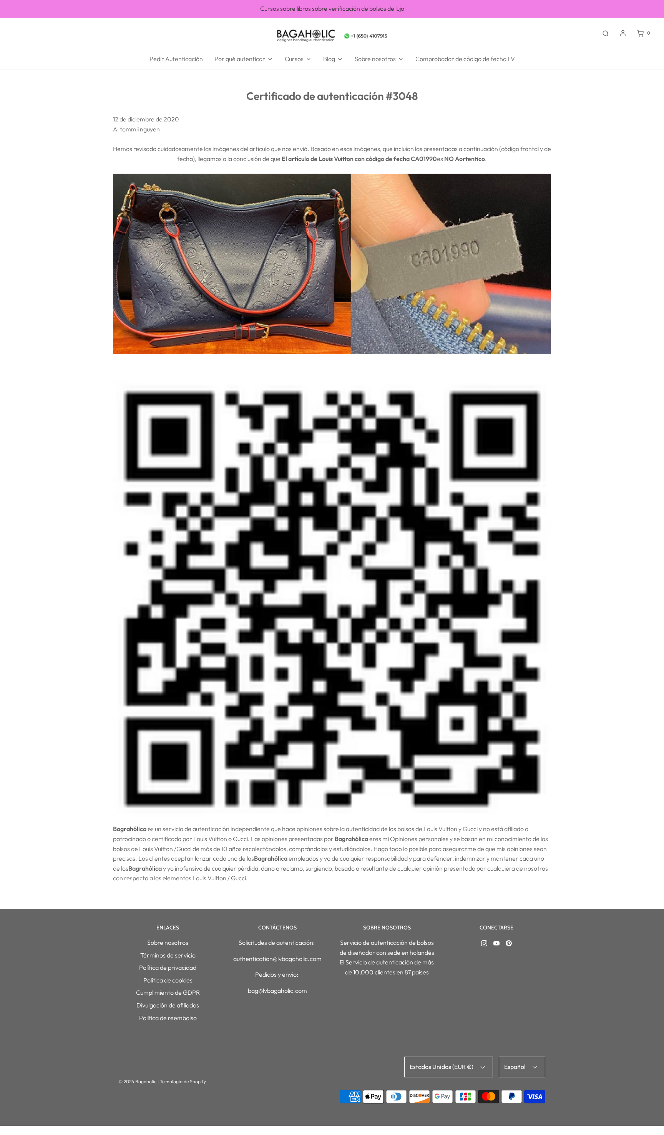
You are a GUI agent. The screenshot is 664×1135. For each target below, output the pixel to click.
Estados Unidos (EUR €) (442, 1066)
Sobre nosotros (167, 942)
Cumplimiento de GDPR (168, 992)
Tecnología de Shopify (183, 1081)
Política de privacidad (167, 967)
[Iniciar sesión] (622, 33)
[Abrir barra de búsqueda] (606, 33)
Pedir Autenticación (176, 59)
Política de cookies (168, 980)
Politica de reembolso (168, 1018)
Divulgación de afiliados (167, 1005)
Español (515, 1066)
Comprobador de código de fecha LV (465, 59)
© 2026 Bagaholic (137, 1081)
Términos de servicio (168, 955)
